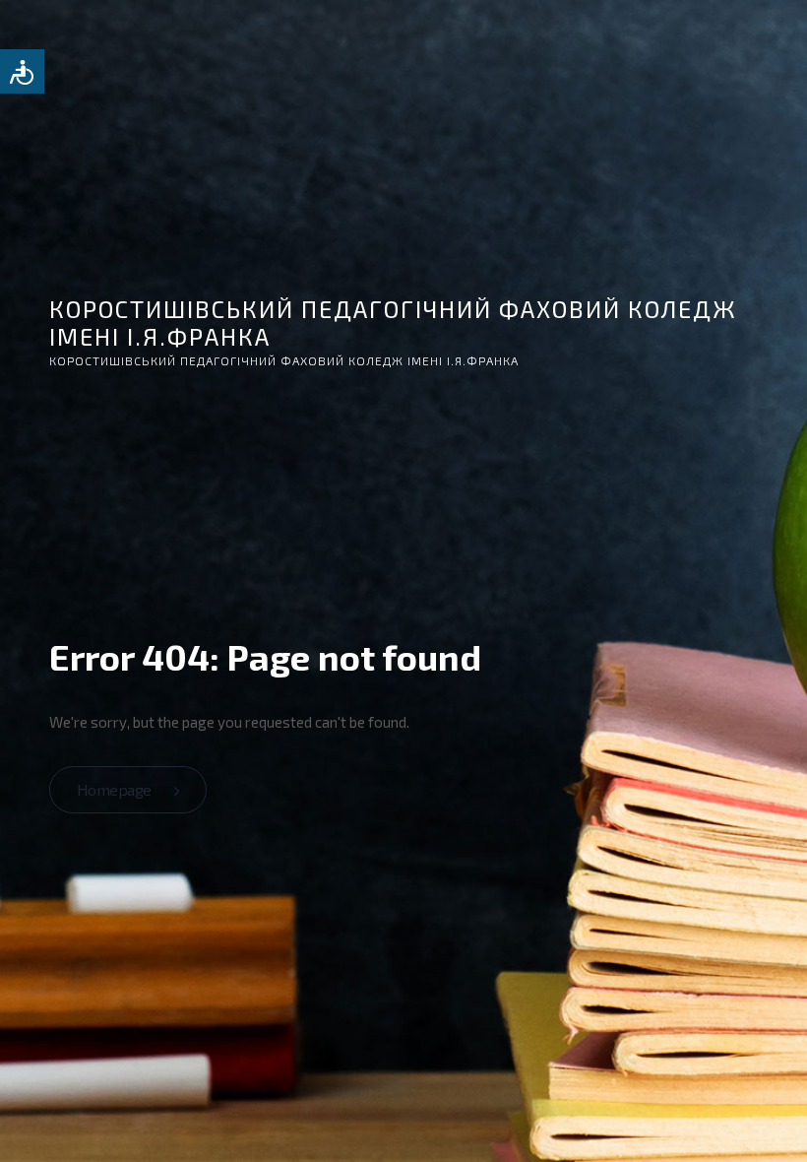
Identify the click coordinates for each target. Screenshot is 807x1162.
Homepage (116, 789)
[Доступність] (22, 71)
